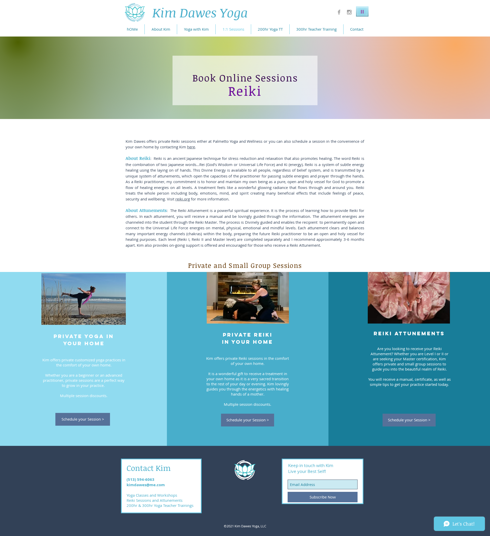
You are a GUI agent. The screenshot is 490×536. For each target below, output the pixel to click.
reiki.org (182, 198)
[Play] (362, 11)
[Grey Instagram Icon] (349, 12)
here (191, 146)
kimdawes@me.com (146, 484)
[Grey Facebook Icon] (339, 12)
